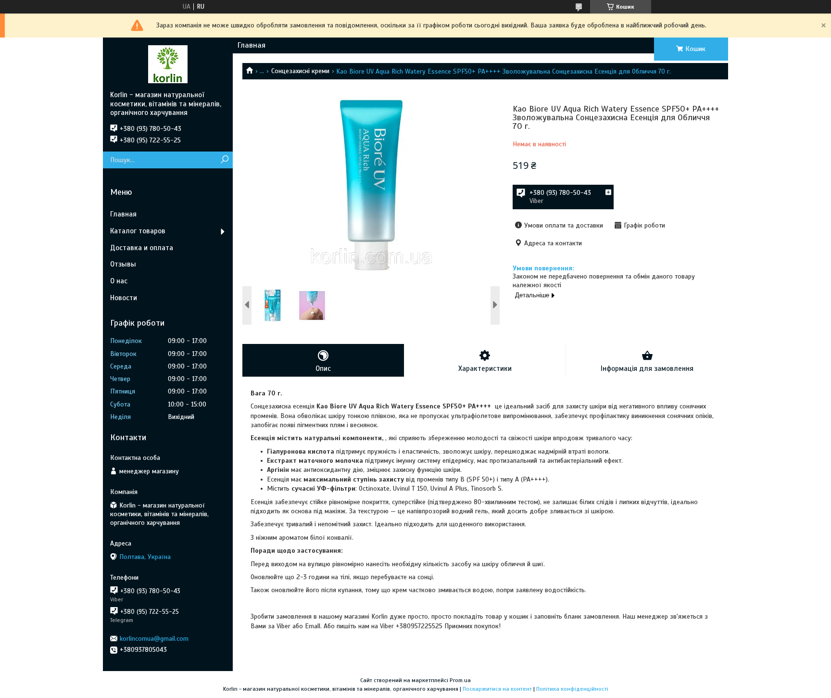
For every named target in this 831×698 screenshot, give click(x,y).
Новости (123, 297)
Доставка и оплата (141, 247)
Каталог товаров (137, 231)
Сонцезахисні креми (300, 71)
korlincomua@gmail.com (154, 639)
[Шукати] (224, 160)
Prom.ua (460, 680)
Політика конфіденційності (572, 688)
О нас (118, 281)
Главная (251, 45)
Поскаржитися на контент (497, 688)
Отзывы (123, 264)
